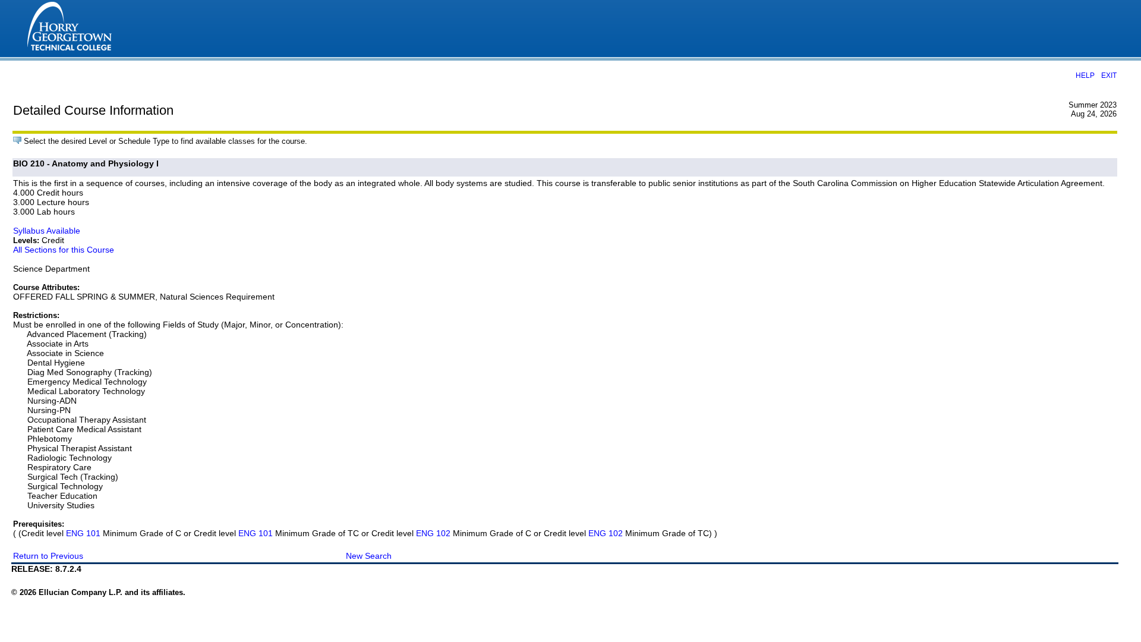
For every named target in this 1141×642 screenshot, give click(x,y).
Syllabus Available (46, 230)
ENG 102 (433, 533)
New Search (369, 556)
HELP (1085, 75)
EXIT (1109, 75)
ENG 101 (83, 533)
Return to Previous (48, 556)
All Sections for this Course (63, 249)
